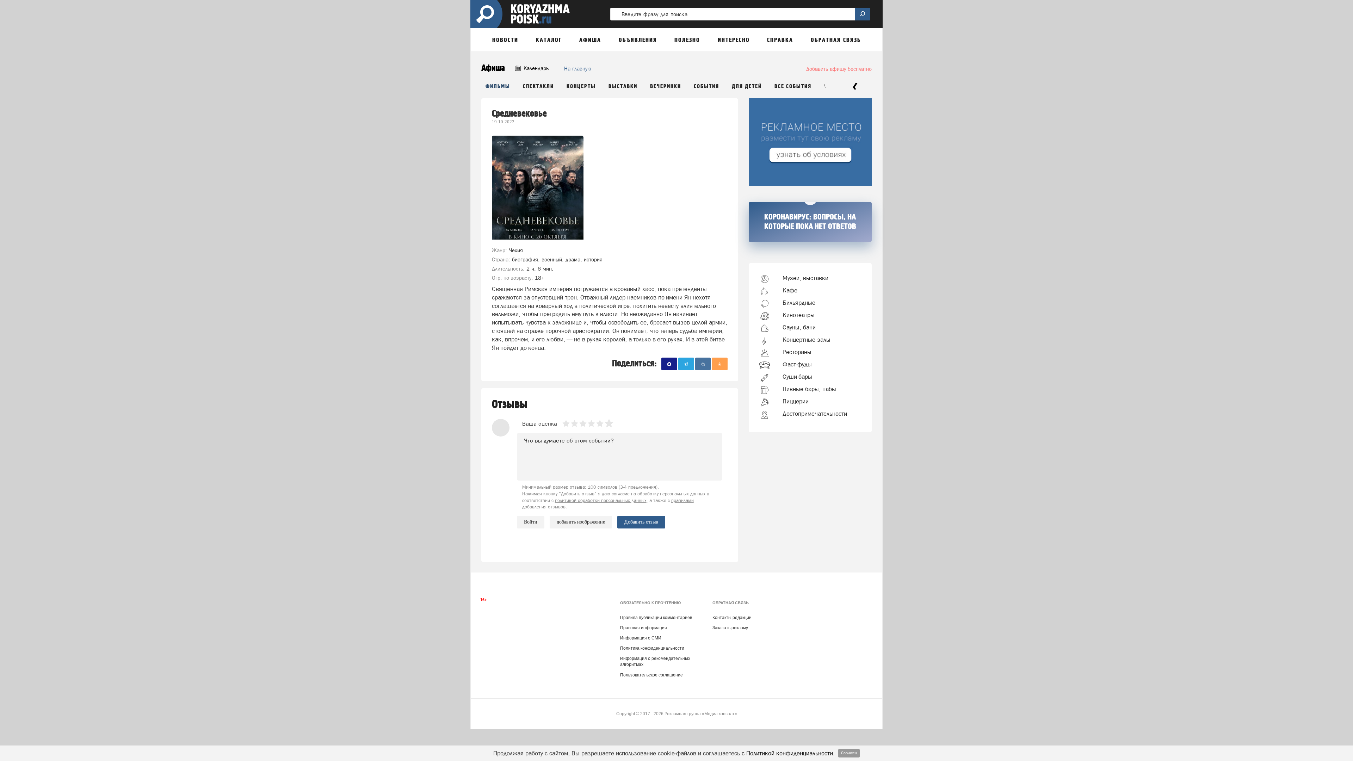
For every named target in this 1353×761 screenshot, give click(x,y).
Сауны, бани (799, 327)
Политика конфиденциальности (652, 648)
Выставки (622, 86)
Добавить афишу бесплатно (839, 69)
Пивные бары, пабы (809, 388)
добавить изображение (581, 522)
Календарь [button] (535, 68)
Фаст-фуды (797, 364)
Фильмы (498, 86)
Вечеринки (665, 86)
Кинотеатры (799, 314)
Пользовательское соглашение (651, 675)
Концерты (581, 86)
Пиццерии (796, 401)
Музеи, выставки (805, 277)
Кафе (790, 290)
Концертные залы (806, 339)
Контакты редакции (732, 617)
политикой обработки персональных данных (601, 500)
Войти (530, 522)
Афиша (493, 68)
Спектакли (538, 86)
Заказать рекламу (730, 627)
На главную (577, 69)
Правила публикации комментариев (656, 617)
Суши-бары (797, 376)
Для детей (747, 86)
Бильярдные (799, 302)
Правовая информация (643, 627)
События (706, 86)
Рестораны (797, 351)
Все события (792, 86)
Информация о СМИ (640, 638)
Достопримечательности (815, 413)
